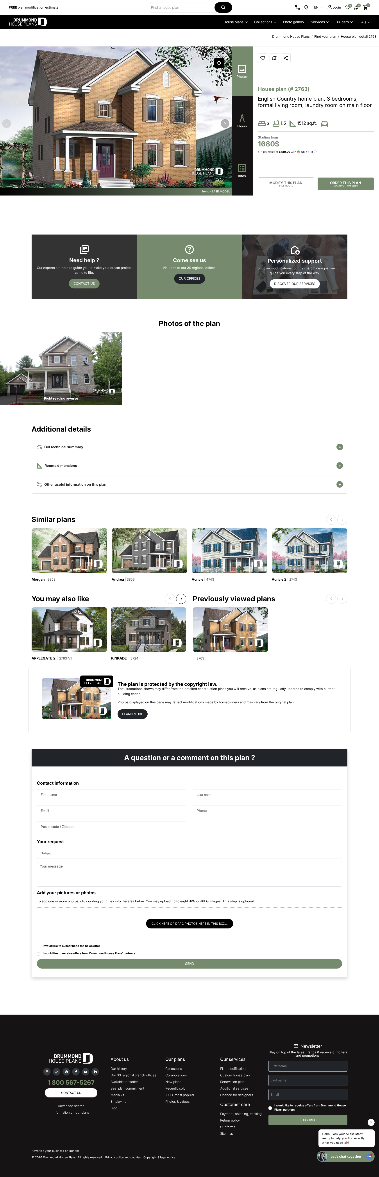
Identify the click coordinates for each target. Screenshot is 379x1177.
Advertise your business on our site (55, 1150)
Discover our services (294, 284)
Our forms (227, 1127)
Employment (120, 1101)
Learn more (132, 714)
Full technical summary (63, 447)
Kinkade (124, 658)
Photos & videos (177, 1101)
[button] (225, 123)
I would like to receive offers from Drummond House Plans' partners (89, 953)
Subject (47, 853)
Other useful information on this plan (74, 484)
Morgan (43, 579)
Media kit (117, 1095)
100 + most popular (179, 1095)
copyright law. (201, 684)
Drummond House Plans (291, 36)
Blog (114, 1108)
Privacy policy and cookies (123, 1157)
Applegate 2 (52, 658)
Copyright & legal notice (159, 1157)
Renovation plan (232, 1082)
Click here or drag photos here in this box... (190, 923)
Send (189, 964)
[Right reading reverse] (61, 368)
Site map (226, 1133)
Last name (205, 795)
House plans (233, 22)
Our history (119, 1069)
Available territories (125, 1082)
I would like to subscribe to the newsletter (71, 946)
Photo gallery (293, 22)
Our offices (189, 278)
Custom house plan (235, 1075)
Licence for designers (236, 1095)
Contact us (84, 283)
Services (318, 22)
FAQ (362, 22)
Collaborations (176, 1075)
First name (49, 795)
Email (45, 811)
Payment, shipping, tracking (241, 1114)
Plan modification (233, 1069)
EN (316, 7)
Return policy (230, 1120)
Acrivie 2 (284, 579)
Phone (202, 811)
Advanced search (71, 1106)
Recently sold (175, 1088)
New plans (173, 1082)
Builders (342, 22)
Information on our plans (71, 1112)
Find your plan (325, 36)
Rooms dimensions (60, 465)
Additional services (234, 1088)
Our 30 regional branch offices (133, 1075)
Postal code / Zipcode (57, 827)
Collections (263, 22)
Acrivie (203, 579)
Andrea (123, 579)
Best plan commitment (127, 1088)
